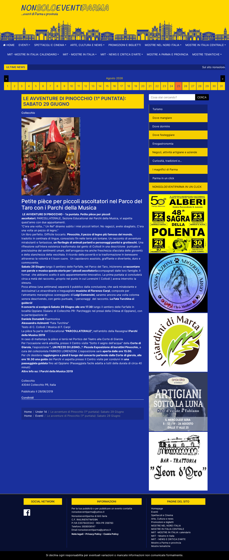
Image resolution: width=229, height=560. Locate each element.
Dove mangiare (162, 117)
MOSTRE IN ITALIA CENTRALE (167, 529)
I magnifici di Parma (165, 169)
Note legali (77, 534)
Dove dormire (161, 126)
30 (214, 86)
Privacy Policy (93, 534)
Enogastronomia (163, 143)
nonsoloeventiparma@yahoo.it (88, 512)
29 (207, 86)
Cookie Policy (111, 534)
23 (164, 86)
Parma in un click (163, 178)
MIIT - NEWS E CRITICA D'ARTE (168, 539)
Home (10, 45)
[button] (24, 45)
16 (114, 86)
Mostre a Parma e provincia (167, 54)
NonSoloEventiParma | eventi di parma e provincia (66, 10)
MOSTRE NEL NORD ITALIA (166, 525)
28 (200, 86)
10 (71, 86)
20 (143, 86)
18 (128, 86)
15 (107, 86)
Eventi (154, 512)
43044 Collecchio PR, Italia (38, 384)
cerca (202, 97)
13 (93, 86)
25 (178, 86)
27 (192, 86)
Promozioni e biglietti (124, 45)
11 (78, 86)
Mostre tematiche (160, 546)
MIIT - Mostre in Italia (162, 535)
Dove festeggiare (164, 135)
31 (221, 86)
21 (150, 86)
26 (185, 86)
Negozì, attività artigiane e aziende (174, 152)
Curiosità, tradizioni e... (167, 160)
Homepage (157, 508)
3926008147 (88, 526)
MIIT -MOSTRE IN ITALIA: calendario (171, 532)
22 (157, 86)
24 (171, 86)
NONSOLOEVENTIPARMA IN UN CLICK (177, 186)
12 (85, 86)
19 (135, 86)
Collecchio (28, 112)
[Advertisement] (162, 13)
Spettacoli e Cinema (162, 515)
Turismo (158, 109)
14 (100, 86)
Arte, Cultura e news (162, 518)
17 (121, 86)
